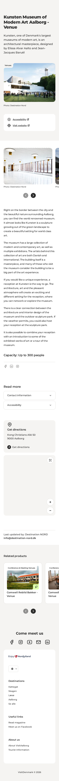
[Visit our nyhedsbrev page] (38, 642)
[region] (29, 485)
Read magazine (16, 722)
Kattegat (13, 686)
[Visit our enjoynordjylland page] (11, 642)
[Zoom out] (50, 510)
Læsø (11, 695)
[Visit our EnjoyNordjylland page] (29, 642)
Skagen (12, 691)
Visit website (20, 125)
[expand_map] (50, 460)
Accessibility (19, 119)
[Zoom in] (50, 502)
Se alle (12, 703)
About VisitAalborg (18, 745)
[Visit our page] (20, 642)
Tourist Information (18, 749)
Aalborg (12, 699)
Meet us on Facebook (20, 726)
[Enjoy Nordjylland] (19, 656)
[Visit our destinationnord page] (47, 642)
